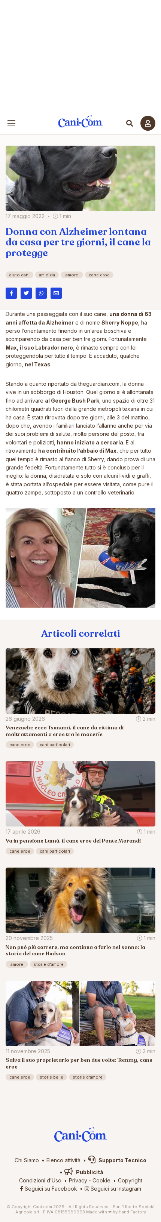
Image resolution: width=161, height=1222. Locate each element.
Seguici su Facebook (50, 1188)
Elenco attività (63, 1160)
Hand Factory (132, 1212)
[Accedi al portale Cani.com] (147, 123)
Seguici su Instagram (115, 1188)
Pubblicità (89, 1172)
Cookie (101, 1180)
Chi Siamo (27, 1160)
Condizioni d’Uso (40, 1180)
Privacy (78, 1180)
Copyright (130, 1180)
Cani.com (80, 121)
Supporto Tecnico (121, 1160)
